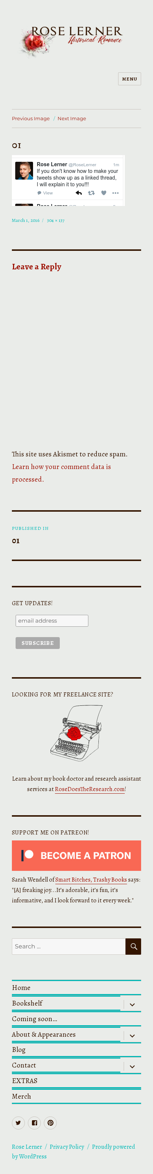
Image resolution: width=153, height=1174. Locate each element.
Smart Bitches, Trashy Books (91, 880)
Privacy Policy (67, 1147)
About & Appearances (44, 1034)
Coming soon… (34, 1019)
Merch (21, 1096)
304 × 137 (55, 220)
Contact (24, 1065)
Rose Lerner (27, 1147)
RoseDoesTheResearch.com (90, 789)
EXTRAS (25, 1081)
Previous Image (31, 118)
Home (21, 988)
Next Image (72, 118)
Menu (129, 79)
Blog (19, 1050)
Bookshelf (27, 1003)
